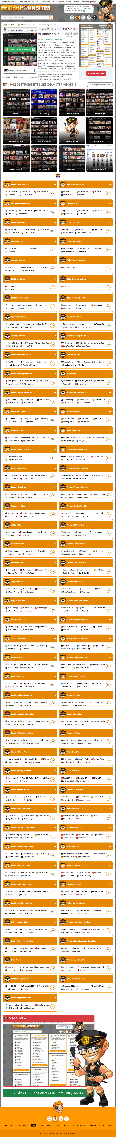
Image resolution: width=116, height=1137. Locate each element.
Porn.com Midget (43, 141)
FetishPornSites (17, 1018)
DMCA (66, 1125)
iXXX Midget (99, 113)
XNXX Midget (43, 113)
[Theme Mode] (66, 1118)
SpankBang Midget (71, 113)
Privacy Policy (79, 1125)
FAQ (110, 1125)
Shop (89, 18)
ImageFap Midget (99, 169)
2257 (57, 1125)
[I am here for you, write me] (72, 17)
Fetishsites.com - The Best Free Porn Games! (62, 1134)
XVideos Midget (15, 169)
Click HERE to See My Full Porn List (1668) (48, 1093)
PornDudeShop (84, 9)
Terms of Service (97, 1125)
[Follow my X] (61, 1118)
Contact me (22, 1125)
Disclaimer (33, 77)
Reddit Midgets (71, 141)
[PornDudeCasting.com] (77, 17)
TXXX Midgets (71, 169)
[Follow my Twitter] (83, 17)
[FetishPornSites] (48, 1054)
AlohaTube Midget (15, 141)
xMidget (15, 113)
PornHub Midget (98, 141)
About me (8, 1125)
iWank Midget (43, 169)
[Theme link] (94, 17)
